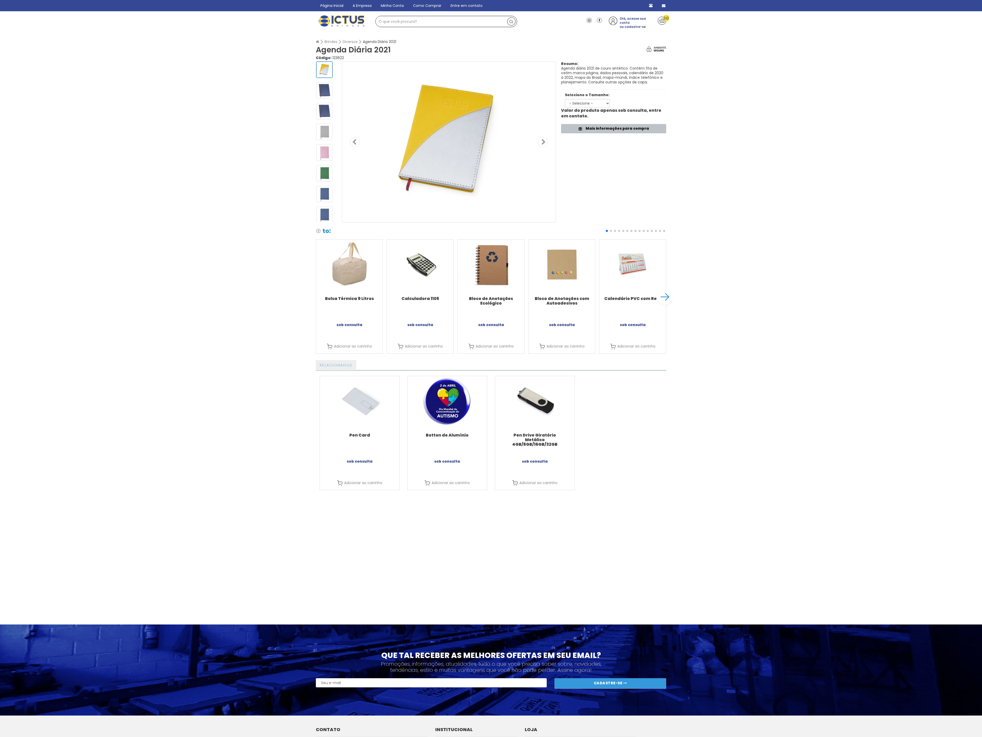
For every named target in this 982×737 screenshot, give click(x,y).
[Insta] (589, 20)
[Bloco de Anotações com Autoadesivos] (562, 264)
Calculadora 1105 (420, 299)
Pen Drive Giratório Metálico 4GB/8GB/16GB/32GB (534, 439)
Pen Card (359, 435)
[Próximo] (543, 142)
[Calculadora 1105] (420, 264)
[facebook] (599, 20)
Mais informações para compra (616, 128)
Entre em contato (467, 5)
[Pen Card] (359, 401)
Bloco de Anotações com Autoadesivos (562, 301)
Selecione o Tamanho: (587, 94)
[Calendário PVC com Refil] (632, 264)
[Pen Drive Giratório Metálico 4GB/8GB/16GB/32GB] (535, 401)
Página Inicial (331, 5)
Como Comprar (427, 5)
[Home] (317, 41)
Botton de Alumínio (447, 435)
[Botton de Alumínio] (447, 401)
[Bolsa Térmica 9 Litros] (349, 264)
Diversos (350, 41)
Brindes (331, 41)
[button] (607, 231)
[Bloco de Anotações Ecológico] (491, 264)
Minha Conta (392, 5)
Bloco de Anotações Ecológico (491, 301)
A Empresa (362, 5)
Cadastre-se (608, 683)
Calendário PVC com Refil (632, 299)
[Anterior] (355, 142)
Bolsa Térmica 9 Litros (349, 299)
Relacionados (336, 365)
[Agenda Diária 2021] (449, 142)
